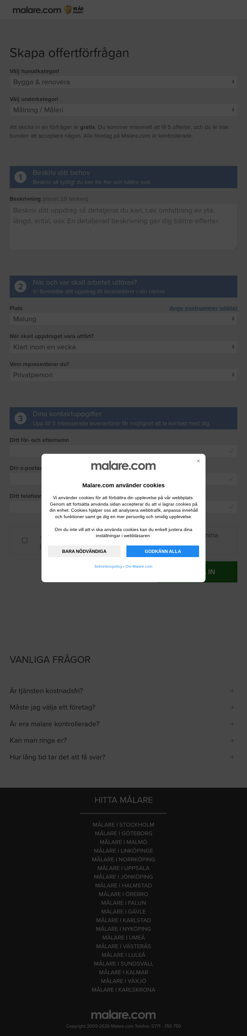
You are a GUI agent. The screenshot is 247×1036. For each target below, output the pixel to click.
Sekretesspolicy (108, 566)
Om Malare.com (138, 566)
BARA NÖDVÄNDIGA (84, 551)
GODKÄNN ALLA (163, 551)
